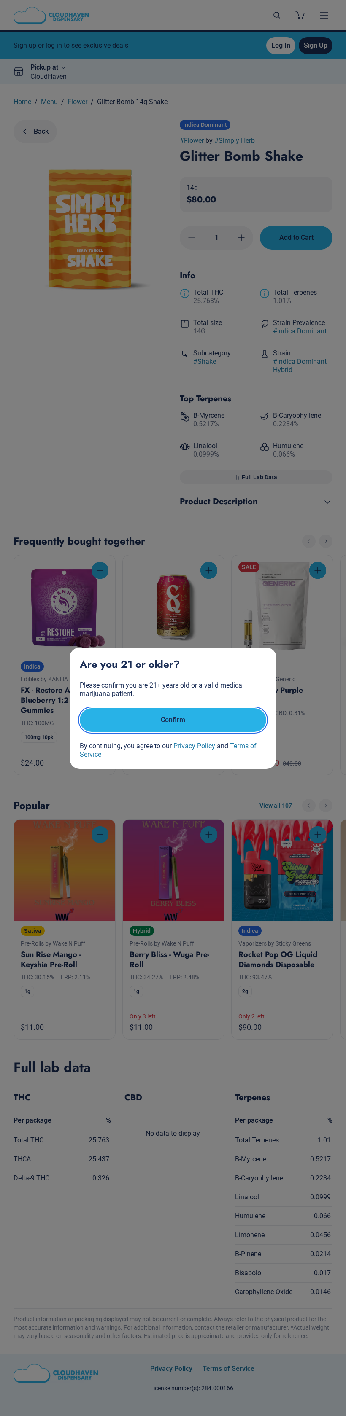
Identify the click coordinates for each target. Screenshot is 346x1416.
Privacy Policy (194, 746)
